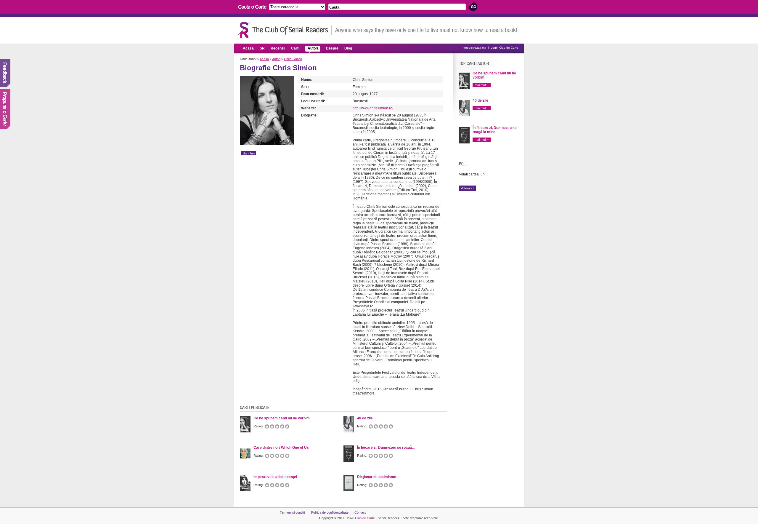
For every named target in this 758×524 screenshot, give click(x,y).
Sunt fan (249, 153)
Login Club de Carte (504, 47)
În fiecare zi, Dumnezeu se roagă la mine (495, 130)
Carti (295, 48)
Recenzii (278, 48)
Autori (313, 48)
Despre (332, 48)
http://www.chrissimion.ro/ (373, 108)
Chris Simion (293, 59)
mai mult (480, 85)
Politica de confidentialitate (330, 512)
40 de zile (480, 100)
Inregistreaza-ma (474, 47)
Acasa (248, 48)
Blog (348, 48)
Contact (360, 512)
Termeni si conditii (292, 512)
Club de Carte (365, 518)
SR (262, 48)
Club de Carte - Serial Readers (285, 30)
